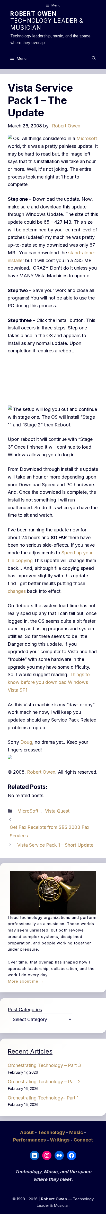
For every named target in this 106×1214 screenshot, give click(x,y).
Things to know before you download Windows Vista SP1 (49, 682)
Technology (52, 1132)
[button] (94, 58)
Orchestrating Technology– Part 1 (43, 1097)
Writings (60, 1140)
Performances (30, 1140)
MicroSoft (27, 811)
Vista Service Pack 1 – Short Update (55, 845)
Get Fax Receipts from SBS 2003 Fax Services (49, 831)
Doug (26, 742)
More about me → (26, 981)
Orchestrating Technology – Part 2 (44, 1081)
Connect (83, 1140)
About (27, 1132)
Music (76, 1132)
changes (17, 591)
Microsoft (86, 138)
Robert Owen (41, 772)
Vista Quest (57, 811)
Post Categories (25, 1009)
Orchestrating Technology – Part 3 (44, 1065)
